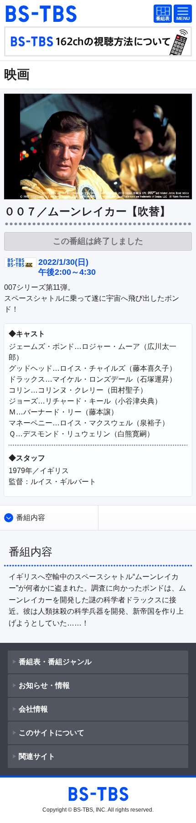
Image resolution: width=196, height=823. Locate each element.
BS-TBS (40, 14)
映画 (17, 74)
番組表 (161, 14)
